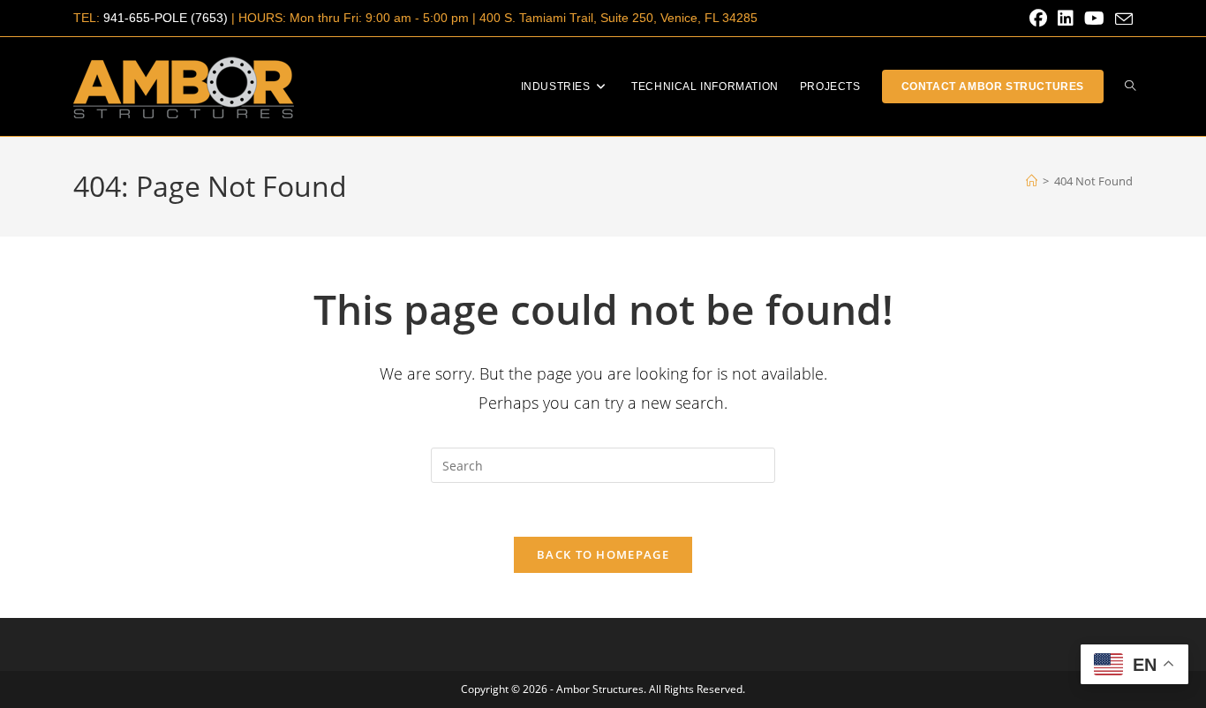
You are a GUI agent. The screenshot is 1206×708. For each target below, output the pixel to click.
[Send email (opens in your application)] (1121, 19)
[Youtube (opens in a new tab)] (1094, 18)
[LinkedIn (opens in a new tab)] (1065, 18)
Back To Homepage (603, 554)
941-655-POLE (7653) (165, 18)
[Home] (1031, 181)
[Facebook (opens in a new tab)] (1038, 18)
